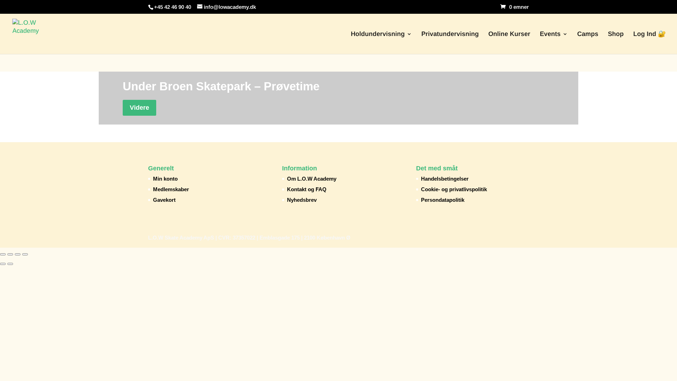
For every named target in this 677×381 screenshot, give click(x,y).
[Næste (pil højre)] (10, 264)
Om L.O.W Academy (311, 179)
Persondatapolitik (442, 200)
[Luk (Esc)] (25, 254)
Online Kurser (509, 34)
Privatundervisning (450, 34)
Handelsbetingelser (445, 179)
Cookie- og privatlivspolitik (454, 189)
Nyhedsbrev (302, 200)
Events (550, 34)
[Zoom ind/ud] (3, 254)
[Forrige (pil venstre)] (3, 264)
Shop (616, 34)
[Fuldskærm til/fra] (10, 254)
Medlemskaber (171, 189)
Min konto (165, 179)
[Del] (17, 254)
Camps (587, 34)
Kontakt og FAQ (307, 189)
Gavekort (164, 200)
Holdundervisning (378, 34)
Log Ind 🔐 (649, 34)
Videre (139, 107)
